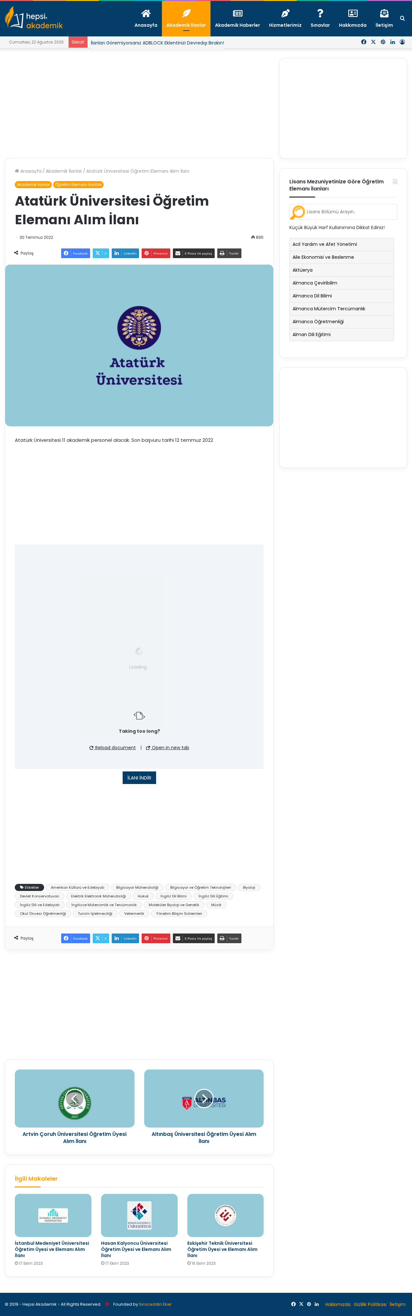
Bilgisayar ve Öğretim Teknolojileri (200, 887)
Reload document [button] (115, 747)
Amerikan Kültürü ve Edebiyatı (77, 887)
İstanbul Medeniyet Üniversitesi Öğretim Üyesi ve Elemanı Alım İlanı (52, 1249)
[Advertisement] (139, 103)
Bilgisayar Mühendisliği (137, 887)
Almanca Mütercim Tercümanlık (329, 308)
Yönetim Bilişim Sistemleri (179, 913)
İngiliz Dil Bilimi (174, 896)
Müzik (216, 904)
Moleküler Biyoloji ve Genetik (174, 904)
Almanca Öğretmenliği (318, 321)
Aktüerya (303, 270)
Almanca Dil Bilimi (312, 296)
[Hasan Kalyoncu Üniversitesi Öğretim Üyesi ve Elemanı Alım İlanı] (139, 1215)
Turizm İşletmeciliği (95, 913)
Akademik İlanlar (64, 171)
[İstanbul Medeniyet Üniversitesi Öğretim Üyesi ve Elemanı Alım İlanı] (53, 1215)
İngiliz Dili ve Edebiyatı (40, 904)
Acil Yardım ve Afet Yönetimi (325, 244)
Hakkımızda (338, 1304)
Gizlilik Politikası (370, 1304)
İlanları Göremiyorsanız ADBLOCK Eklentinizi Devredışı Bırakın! (157, 43)
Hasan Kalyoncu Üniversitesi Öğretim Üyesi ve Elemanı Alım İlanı (136, 1249)
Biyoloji (249, 887)
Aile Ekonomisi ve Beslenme (323, 257)
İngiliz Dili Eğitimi (213, 896)
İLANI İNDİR (139, 777)
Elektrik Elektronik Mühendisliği (98, 896)
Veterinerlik (134, 913)
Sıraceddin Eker (155, 1304)
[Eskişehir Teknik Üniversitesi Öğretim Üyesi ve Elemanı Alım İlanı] (225, 1215)
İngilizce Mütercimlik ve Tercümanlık (104, 904)
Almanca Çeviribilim (315, 283)
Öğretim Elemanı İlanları (78, 184)
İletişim (398, 1304)
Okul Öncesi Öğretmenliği (43, 913)
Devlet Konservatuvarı (39, 896)
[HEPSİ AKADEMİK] (34, 17)
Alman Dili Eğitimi (312, 334)
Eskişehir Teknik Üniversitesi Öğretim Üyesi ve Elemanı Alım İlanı (222, 1249)
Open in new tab (170, 747)
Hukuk (143, 896)
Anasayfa (30, 171)
